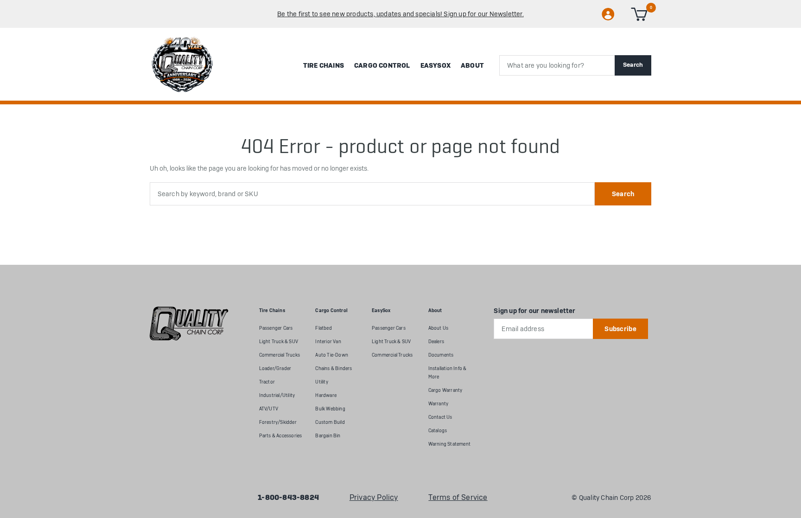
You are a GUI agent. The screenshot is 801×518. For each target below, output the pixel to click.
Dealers (436, 342)
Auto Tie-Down (331, 355)
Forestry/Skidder (278, 422)
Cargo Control (382, 65)
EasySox (435, 65)
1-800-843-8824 (288, 497)
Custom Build (329, 422)
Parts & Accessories (280, 436)
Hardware (326, 395)
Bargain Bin (327, 436)
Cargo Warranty (445, 390)
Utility (321, 382)
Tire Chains (323, 65)
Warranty (438, 404)
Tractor (267, 382)
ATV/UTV (268, 409)
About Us (438, 328)
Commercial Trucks (279, 355)
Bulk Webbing (330, 409)
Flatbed (323, 328)
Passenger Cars (276, 328)
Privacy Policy (374, 497)
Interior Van (328, 342)
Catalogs (437, 431)
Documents (441, 355)
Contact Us (440, 417)
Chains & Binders (333, 368)
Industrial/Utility (277, 395)
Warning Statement (449, 444)
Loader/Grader (275, 368)
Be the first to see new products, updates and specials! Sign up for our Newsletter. (400, 14)
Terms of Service (457, 497)
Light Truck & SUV (278, 342)
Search (633, 65)
